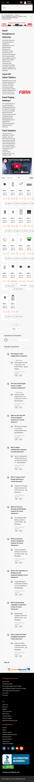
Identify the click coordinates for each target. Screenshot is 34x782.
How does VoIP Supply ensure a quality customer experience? (18, 386)
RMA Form (5, 707)
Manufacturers (9, 15)
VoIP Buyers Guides (7, 684)
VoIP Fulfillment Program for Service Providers (14, 688)
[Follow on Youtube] (17, 748)
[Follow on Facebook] (4, 748)
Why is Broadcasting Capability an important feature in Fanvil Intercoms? (18, 606)
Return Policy (5, 713)
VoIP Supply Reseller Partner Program (12, 686)
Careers (4, 730)
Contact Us (5, 704)
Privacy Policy (5, 741)
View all (6, 662)
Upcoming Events (6, 736)
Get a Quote (5, 693)
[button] (16, 375)
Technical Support (7, 718)
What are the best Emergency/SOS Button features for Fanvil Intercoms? (18, 510)
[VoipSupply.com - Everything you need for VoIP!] (7, 2)
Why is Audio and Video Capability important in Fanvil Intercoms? (18, 637)
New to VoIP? (5, 681)
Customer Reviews (7, 739)
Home (2, 15)
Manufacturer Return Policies (9, 720)
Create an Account (7, 732)
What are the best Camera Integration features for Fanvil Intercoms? (17, 542)
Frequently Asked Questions (9, 734)
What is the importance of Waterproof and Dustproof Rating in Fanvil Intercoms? (19, 574)
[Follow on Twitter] (8, 749)
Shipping (4, 709)
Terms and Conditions (8, 743)
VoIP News (5, 695)
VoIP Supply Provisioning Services (11, 690)
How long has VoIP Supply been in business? (19, 355)
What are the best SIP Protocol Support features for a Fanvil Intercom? (18, 419)
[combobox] (17, 7)
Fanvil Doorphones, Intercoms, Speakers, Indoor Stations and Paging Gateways (14, 17)
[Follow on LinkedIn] (13, 748)
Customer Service (6, 716)
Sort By (3, 178)
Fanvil (16, 15)
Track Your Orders (7, 711)
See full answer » (19, 400)
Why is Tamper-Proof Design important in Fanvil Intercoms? (18, 479)
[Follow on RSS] (21, 748)
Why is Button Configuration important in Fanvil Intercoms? (18, 450)
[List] (32, 178)
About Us (4, 727)
